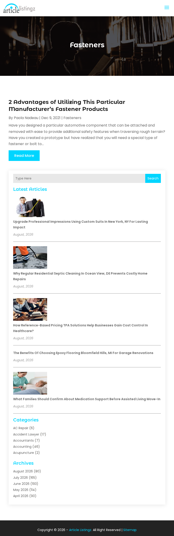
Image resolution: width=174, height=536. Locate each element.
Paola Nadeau (26, 117)
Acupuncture (23, 452)
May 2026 (20, 490)
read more (24, 155)
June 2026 (21, 483)
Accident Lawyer (26, 434)
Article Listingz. (80, 530)
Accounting (22, 446)
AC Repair (20, 428)
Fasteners (72, 117)
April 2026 (20, 496)
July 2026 (20, 477)
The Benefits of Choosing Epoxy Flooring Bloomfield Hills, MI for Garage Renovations (83, 353)
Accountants (23, 440)
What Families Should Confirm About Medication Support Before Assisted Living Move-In (86, 399)
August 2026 (23, 471)
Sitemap (130, 530)
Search (153, 178)
